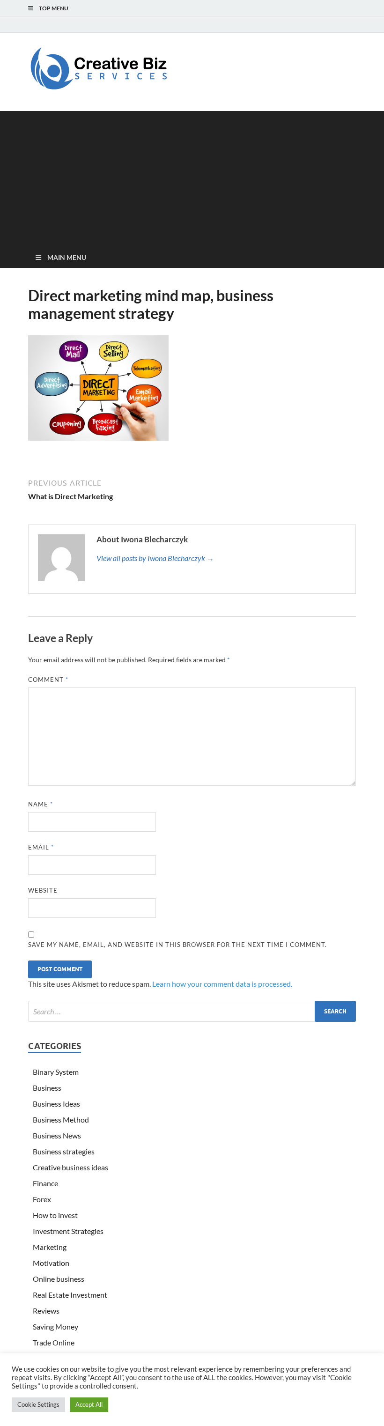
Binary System (56, 1071)
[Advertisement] (192, 176)
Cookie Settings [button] (38, 1404)
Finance (45, 1183)
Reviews (46, 1310)
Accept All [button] (89, 1404)
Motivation (51, 1262)
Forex (42, 1199)
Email (41, 847)
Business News (57, 1135)
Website (43, 890)
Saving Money (55, 1326)
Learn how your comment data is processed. (222, 983)
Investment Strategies (68, 1231)
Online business (58, 1278)
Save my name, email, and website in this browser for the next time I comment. (177, 944)
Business (47, 1087)
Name (40, 804)
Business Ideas (56, 1103)
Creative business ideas (70, 1167)
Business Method (61, 1119)
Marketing (49, 1246)
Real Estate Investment (70, 1294)
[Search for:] (192, 1011)
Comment (48, 679)
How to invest (55, 1215)
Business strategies (64, 1151)
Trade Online (53, 1342)
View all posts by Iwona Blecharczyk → (155, 558)
